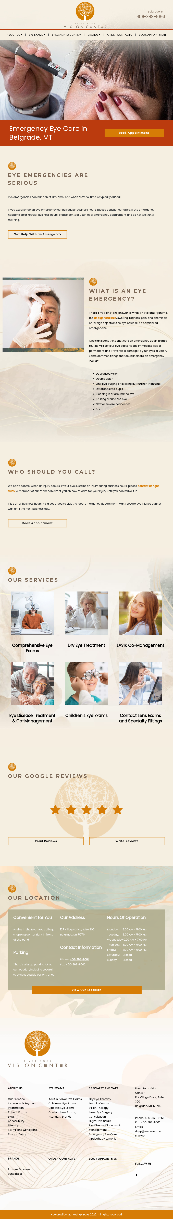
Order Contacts (119, 35)
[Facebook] (136, 1175)
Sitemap (13, 1125)
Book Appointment (152, 35)
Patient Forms (17, 1112)
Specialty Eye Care (65, 35)
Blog (11, 1117)
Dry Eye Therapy (100, 1099)
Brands (93, 35)
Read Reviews (46, 841)
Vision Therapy (98, 1108)
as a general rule (105, 318)
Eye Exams (36, 35)
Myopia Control (99, 1103)
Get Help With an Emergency (37, 234)
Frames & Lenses (19, 1169)
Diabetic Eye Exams (61, 1108)
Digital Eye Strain (100, 1121)
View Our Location (86, 990)
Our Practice (16, 1099)
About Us (13, 35)
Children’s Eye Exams (62, 1103)
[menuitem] (14, 35)
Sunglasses (15, 1174)
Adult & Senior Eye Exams (65, 1099)
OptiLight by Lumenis (102, 1139)
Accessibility (16, 1121)
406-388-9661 (151, 16)
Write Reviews (127, 841)
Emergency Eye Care (103, 1134)
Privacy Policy (17, 1134)
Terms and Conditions (22, 1130)
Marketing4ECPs (78, 1214)
